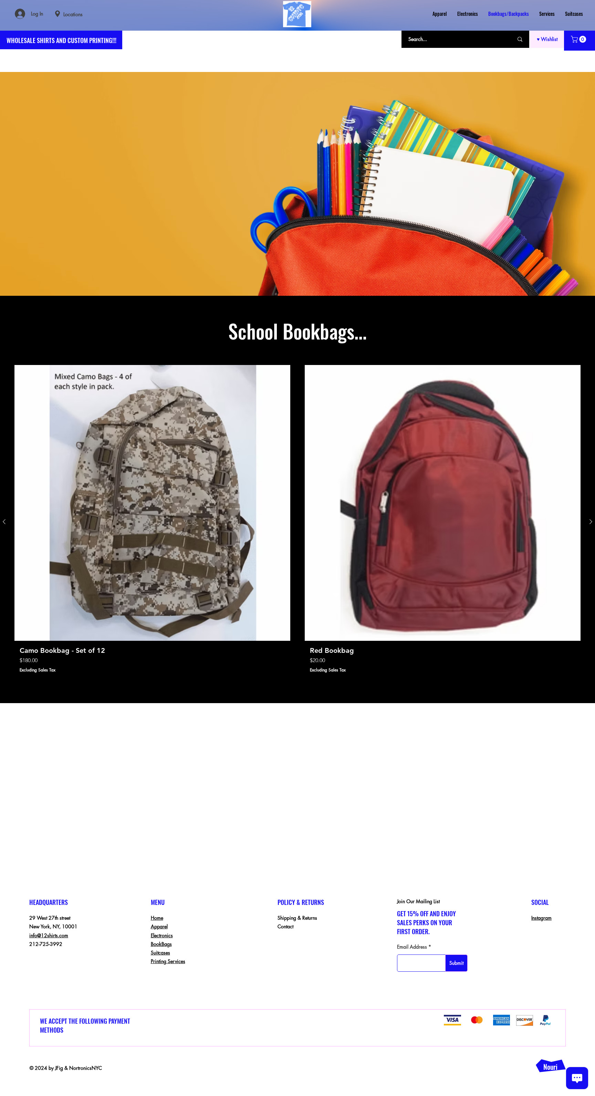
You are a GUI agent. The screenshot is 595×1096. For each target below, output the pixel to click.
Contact (285, 926)
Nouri (550, 1067)
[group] (297, 521)
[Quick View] (152, 503)
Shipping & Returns (297, 918)
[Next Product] (591, 522)
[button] (579, 39)
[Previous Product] (4, 522)
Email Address (412, 946)
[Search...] (520, 39)
